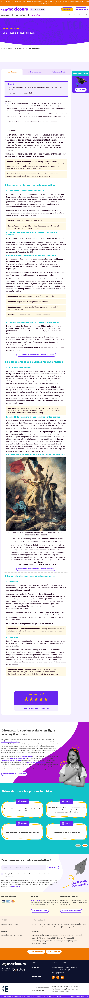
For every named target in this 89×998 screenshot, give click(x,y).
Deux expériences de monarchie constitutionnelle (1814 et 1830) (22, 810)
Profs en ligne (27, 756)
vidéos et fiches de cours (36, 763)
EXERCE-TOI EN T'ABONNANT (14, 774)
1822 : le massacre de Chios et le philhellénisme (22, 832)
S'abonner (80, 90)
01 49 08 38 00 (35, 900)
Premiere (11, 48)
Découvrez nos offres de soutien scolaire (36, 355)
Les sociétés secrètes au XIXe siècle (67, 832)
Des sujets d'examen (80, 73)
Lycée (3, 48)
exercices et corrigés (18, 758)
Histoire (19, 48)
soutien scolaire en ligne (10, 742)
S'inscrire (53, 867)
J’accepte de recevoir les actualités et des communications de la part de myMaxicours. (28, 875)
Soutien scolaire (36, 952)
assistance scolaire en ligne (11, 761)
